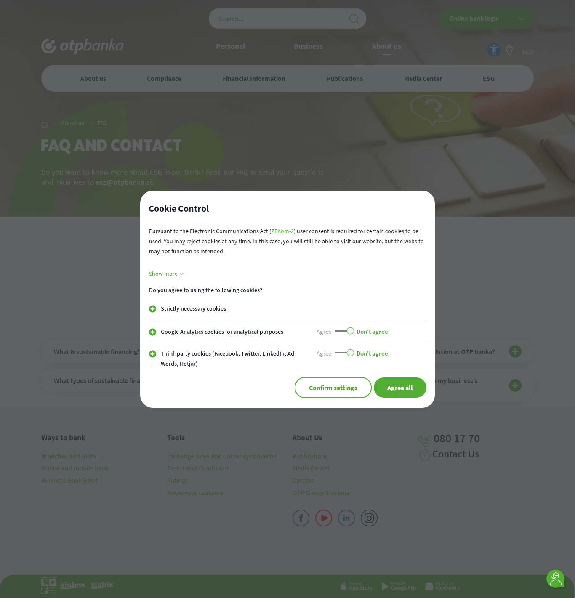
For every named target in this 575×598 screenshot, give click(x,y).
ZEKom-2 (282, 231)
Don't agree (372, 331)
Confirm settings (333, 387)
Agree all (400, 387)
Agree (324, 331)
